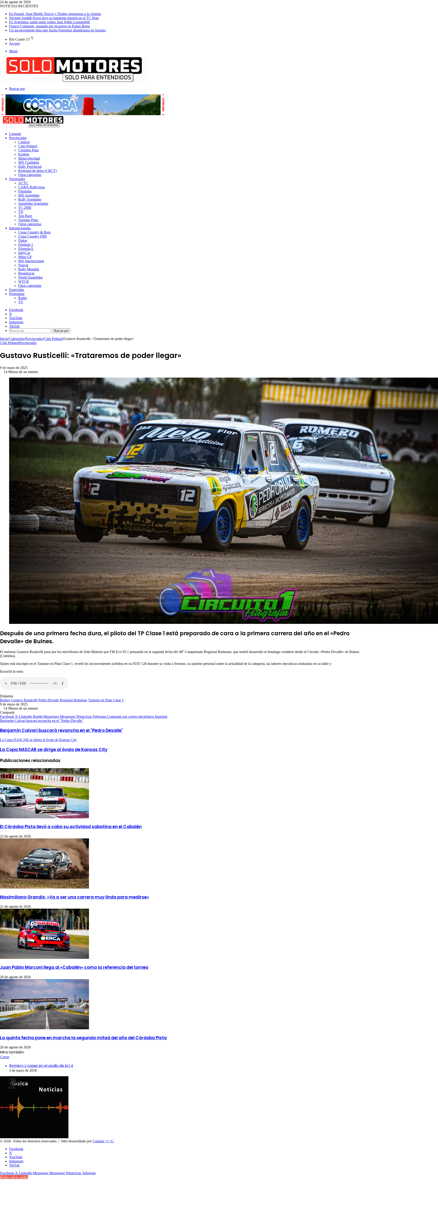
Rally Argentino (29, 199)
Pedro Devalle (48, 700)
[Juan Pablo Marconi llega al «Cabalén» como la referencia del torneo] (44, 957)
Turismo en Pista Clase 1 (106, 700)
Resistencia (26, 273)
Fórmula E (26, 249)
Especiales (16, 290)
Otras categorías (29, 175)
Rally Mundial (28, 269)
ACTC (23, 183)
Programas (16, 294)
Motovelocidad (29, 158)
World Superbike (30, 277)
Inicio (4, 339)
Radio (22, 298)
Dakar (22, 240)
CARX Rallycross (31, 187)
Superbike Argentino (33, 203)
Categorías (16, 339)
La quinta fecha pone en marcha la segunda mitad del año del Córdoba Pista (83, 1038)
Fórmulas (25, 191)
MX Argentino (28, 195)
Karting (23, 154)
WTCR (23, 281)
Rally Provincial (30, 167)
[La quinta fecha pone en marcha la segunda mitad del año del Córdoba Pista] (44, 1028)
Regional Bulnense (73, 700)
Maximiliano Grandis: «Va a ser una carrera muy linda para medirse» (74, 897)
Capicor (24, 142)
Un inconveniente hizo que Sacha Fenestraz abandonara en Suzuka (57, 30)
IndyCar (24, 253)
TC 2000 (24, 208)
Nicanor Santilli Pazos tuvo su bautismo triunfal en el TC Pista (54, 18)
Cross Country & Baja (34, 232)
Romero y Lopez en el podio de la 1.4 (41, 1065)
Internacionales (20, 228)
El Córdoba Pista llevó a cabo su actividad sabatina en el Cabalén (71, 827)
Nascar (23, 265)
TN (20, 212)
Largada (15, 134)
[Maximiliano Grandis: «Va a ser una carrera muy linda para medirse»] (44, 887)
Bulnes (5, 700)
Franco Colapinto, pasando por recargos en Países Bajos (49, 26)
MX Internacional (31, 261)
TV (20, 302)
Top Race (25, 216)
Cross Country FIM (32, 236)
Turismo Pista (28, 220)
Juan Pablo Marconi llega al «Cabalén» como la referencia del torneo (74, 967)
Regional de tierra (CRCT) (37, 171)
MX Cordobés (28, 162)
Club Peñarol (27, 146)
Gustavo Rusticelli (24, 700)
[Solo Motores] (74, 81)
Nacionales (17, 179)
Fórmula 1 (25, 244)
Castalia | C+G (103, 1141)
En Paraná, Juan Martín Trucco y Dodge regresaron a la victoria (55, 14)
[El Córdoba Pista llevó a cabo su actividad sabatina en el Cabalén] (44, 817)
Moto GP (25, 257)
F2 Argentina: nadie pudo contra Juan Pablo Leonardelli (49, 22)
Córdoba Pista (28, 150)
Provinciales (18, 138)
